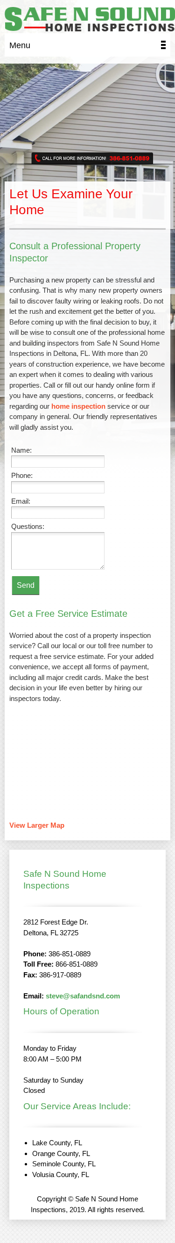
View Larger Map (36, 825)
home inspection (78, 406)
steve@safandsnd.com (83, 996)
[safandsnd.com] (90, 20)
